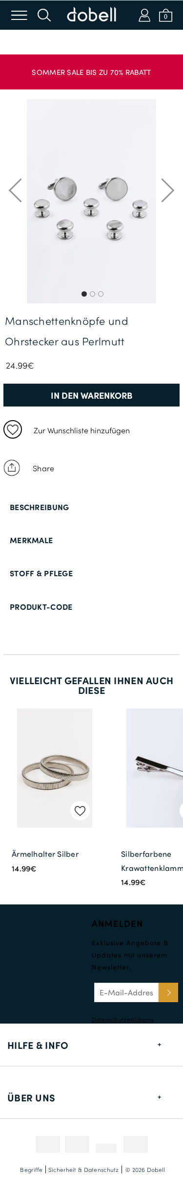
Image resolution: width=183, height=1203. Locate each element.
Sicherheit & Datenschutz (83, 1169)
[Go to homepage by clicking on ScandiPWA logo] (92, 15)
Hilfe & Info (37, 1045)
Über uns (31, 1097)
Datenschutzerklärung (123, 1019)
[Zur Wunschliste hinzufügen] (12, 429)
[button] (91, 67)
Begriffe (31, 1169)
